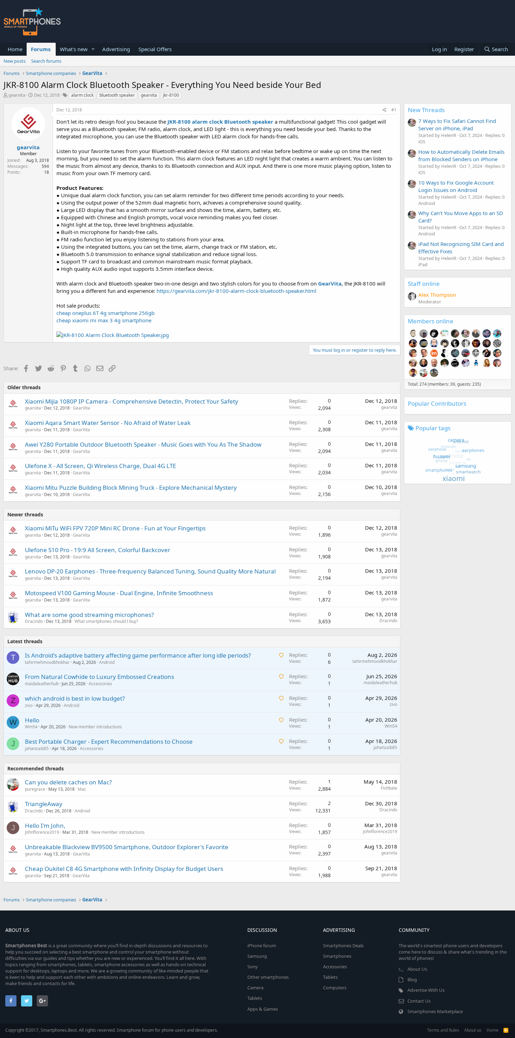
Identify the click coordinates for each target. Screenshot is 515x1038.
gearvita (16, 95)
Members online (430, 321)
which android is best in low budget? (75, 698)
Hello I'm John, (45, 826)
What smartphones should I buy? (106, 621)
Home (15, 49)
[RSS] (506, 1030)
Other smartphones (268, 977)
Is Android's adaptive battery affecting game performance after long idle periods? (138, 655)
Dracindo (34, 621)
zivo (29, 705)
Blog (412, 979)
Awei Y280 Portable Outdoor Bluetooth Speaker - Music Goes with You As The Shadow (143, 444)
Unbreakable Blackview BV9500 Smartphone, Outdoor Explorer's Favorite (126, 847)
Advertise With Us (426, 990)
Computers (334, 987)
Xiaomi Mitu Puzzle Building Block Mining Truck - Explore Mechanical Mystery (131, 487)
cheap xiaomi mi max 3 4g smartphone (103, 320)
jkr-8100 (171, 95)
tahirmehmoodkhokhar (47, 662)
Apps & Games (262, 1009)
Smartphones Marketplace (435, 1011)
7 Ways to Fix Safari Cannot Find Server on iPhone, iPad (457, 124)
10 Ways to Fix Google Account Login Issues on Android (456, 186)
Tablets (254, 998)
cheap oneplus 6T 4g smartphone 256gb (105, 312)
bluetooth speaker (117, 95)
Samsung (257, 956)
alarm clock (82, 95)
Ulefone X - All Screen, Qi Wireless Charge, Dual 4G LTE (100, 466)
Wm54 (31, 727)
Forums (40, 49)
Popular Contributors (437, 403)
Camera (255, 987)
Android (107, 662)
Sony (252, 966)
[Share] (384, 110)
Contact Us (419, 1001)
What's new (74, 49)
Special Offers (155, 49)
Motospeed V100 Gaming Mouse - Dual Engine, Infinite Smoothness (119, 593)
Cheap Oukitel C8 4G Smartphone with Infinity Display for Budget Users (124, 869)
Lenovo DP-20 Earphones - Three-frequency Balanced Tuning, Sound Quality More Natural (150, 571)
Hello (32, 720)
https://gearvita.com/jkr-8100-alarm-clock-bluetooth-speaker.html (236, 290)
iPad (422, 264)
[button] (93, 49)
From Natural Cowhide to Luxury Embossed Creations (99, 677)
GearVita (81, 408)
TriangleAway (43, 804)
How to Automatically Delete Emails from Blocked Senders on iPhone (461, 155)
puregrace (35, 789)
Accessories (100, 684)
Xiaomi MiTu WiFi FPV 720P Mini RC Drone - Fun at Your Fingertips (115, 528)
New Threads (426, 110)
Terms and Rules (443, 1030)
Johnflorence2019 (42, 832)
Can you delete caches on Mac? (68, 782)
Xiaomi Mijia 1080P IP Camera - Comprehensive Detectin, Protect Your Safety (131, 401)
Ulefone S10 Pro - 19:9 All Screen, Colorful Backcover (97, 550)
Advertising (116, 49)
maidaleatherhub (42, 684)
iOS (421, 141)
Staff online (424, 284)
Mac (82, 789)
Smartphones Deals (343, 945)
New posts (15, 61)
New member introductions (95, 727)
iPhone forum (261, 945)
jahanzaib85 (37, 748)
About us (472, 1030)
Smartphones (337, 956)
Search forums (46, 61)
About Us (417, 969)
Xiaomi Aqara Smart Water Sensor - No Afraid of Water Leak (108, 423)
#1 (394, 110)
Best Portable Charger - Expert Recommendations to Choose (109, 741)
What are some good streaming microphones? (89, 615)
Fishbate (389, 788)
